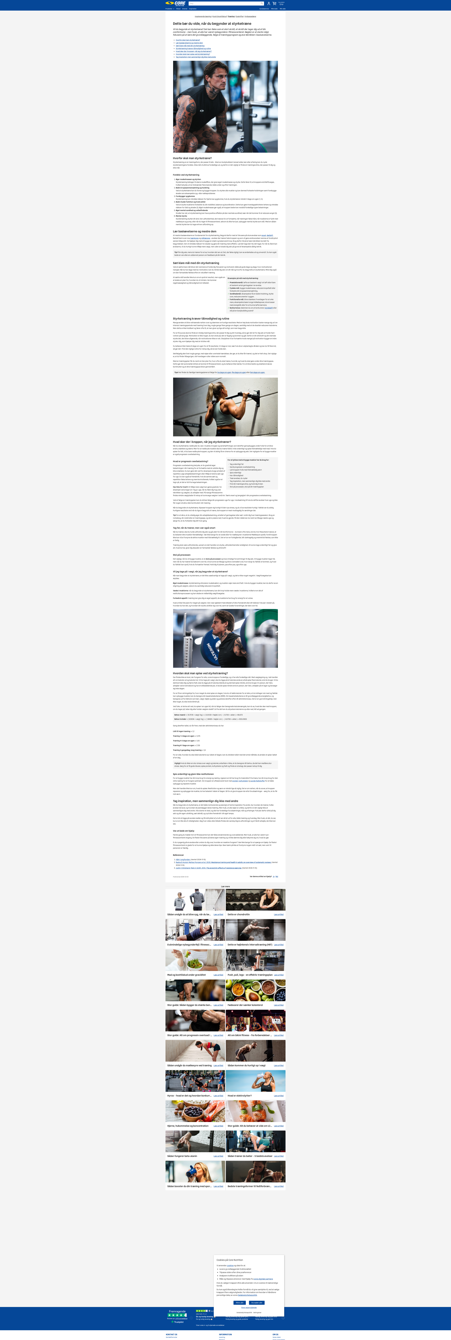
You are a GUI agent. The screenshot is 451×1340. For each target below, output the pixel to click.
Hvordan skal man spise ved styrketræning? (193, 54)
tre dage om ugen (224, 372)
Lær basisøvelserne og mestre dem (189, 43)
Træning (231, 16)
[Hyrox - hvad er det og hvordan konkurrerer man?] (195, 1085)
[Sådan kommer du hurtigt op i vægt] (256, 1054)
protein (235, 781)
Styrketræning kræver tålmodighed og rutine (193, 48)
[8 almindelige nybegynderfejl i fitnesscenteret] (195, 934)
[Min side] (269, 3)
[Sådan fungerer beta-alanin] (195, 1145)
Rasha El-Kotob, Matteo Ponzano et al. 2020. (223, 862)
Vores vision (277, 1337)
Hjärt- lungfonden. (183, 859)
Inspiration (192, 9)
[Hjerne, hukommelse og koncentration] (195, 1115)
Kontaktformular (171, 1337)
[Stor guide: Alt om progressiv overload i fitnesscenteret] (195, 1024)
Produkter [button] (168, 9)
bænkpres (194, 238)
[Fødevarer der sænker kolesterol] (256, 994)
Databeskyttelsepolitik (247, 1295)
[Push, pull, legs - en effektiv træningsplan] (256, 964)
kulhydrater (243, 781)
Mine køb (274, 9)
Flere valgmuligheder (249, 1308)
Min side (283, 9)
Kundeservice (264, 9)
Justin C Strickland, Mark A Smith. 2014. (209, 868)
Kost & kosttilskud (220, 16)
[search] (226, 4)
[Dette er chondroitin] (256, 903)
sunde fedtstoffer (258, 781)
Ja (273, 876)
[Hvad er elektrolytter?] (256, 1085)
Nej (277, 876)
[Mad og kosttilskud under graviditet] (195, 964)
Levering (222, 1337)
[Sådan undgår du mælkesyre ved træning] (195, 1054)
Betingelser (257, 1312)
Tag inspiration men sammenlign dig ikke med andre (196, 57)
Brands (184, 9)
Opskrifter (240, 16)
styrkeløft (269, 308)
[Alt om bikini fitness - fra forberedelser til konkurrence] (256, 1024)
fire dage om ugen (239, 372)
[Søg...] (262, 3)
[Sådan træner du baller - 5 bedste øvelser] (256, 1145)
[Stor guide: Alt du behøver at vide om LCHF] (256, 1115)
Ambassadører (250, 16)
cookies (230, 1265)
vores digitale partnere (263, 1279)
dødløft (270, 235)
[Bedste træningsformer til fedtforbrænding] (256, 1175)
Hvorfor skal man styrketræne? (188, 40)
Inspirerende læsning (203, 16)
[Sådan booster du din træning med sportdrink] (195, 1175)
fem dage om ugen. (257, 372)
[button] (279, 3)
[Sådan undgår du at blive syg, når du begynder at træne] (195, 903)
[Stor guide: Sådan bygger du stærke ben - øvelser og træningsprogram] (195, 994)
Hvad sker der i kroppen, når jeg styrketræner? (194, 51)
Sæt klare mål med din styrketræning (190, 45)
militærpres (205, 238)
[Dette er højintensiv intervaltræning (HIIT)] (256, 934)
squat (264, 235)
